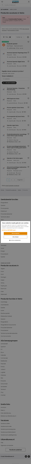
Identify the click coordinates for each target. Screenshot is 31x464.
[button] (15, 230)
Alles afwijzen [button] (15, 236)
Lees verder (26, 228)
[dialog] (15, 232)
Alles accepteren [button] (15, 233)
